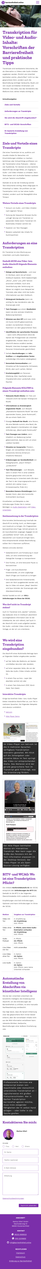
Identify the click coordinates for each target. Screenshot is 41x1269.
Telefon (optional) (11, 1160)
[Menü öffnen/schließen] (37, 2)
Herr (17, 1146)
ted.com (9, 712)
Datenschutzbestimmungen (13, 1198)
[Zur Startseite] (13, 3)
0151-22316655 (20, 1238)
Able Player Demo (13, 716)
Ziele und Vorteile (12, 105)
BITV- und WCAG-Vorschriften (18, 124)
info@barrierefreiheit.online (20, 1243)
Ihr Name (7, 1152)
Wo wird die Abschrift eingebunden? (21, 118)
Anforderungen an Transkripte (18, 111)
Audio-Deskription (20, 507)
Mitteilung (8, 1176)
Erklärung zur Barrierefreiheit (20, 1261)
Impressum (20, 1253)
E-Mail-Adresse (10, 1168)
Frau (7, 1146)
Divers (27, 1146)
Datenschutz (20, 1257)
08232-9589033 (20, 1234)
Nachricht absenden (28, 1205)
